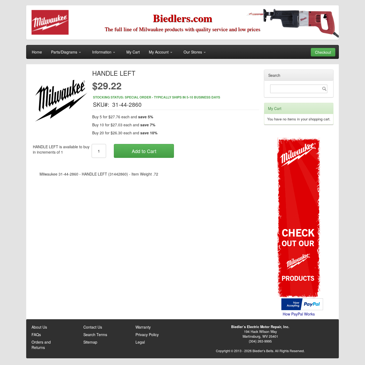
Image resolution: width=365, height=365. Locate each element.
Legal (140, 342)
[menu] (182, 52)
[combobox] (298, 89)
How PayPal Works (299, 314)
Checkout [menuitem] (323, 52)
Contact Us (92, 327)
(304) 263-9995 (260, 341)
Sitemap (90, 342)
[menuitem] (37, 52)
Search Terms (95, 334)
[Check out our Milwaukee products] (298, 197)
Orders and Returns (41, 344)
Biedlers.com (182, 18)
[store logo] (50, 22)
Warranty (143, 327)
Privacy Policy (147, 334)
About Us (39, 327)
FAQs (36, 334)
